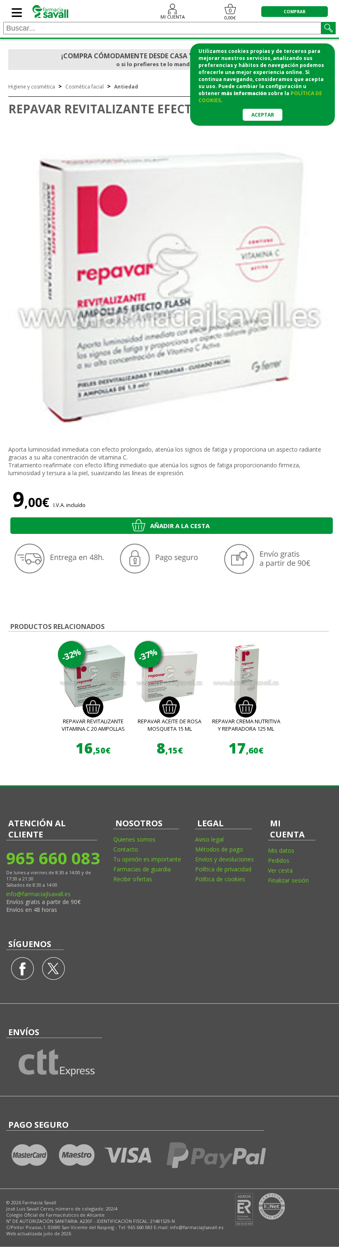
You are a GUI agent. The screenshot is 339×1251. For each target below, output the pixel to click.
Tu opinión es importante (147, 859)
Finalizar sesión (288, 880)
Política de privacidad (223, 869)
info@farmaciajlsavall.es (38, 894)
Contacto (125, 849)
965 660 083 (52, 858)
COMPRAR (295, 11)
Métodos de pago (219, 849)
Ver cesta (280, 870)
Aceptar (262, 114)
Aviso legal (209, 839)
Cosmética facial (84, 86)
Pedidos (278, 860)
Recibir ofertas (132, 879)
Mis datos (281, 850)
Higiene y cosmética (31, 86)
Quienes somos (134, 839)
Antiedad (126, 86)
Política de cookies (220, 879)
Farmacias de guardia (142, 869)
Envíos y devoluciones (224, 859)
